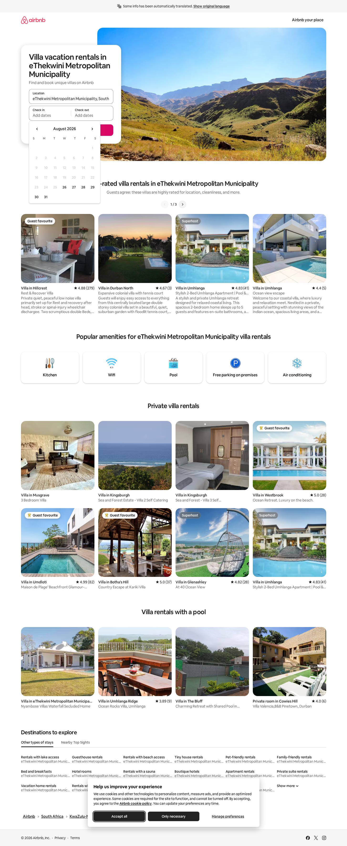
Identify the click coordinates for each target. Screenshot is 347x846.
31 (45, 197)
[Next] (182, 204)
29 (92, 187)
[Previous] (165, 204)
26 (64, 187)
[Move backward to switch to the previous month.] (37, 129)
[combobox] (71, 98)
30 (37, 197)
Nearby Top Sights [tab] (75, 742)
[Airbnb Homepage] (33, 19)
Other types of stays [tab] (37, 742)
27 (74, 187)
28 (83, 187)
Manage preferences (228, 816)
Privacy (60, 838)
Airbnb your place (307, 19)
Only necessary (174, 816)
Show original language (211, 6)
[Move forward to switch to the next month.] (92, 129)
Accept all (119, 816)
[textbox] (50, 115)
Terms (75, 838)
